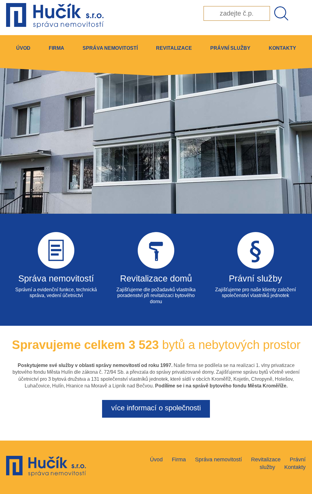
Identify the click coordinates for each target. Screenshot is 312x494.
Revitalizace (174, 48)
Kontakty (282, 48)
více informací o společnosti (156, 408)
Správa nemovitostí (110, 48)
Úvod (23, 48)
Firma (56, 48)
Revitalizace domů (156, 278)
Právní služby (230, 48)
